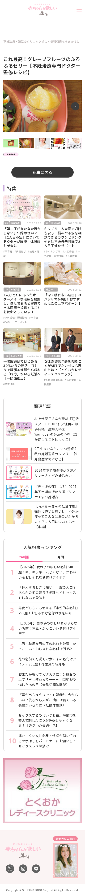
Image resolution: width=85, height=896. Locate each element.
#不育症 (7, 251)
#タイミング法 (52, 251)
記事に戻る (42, 172)
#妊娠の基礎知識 (53, 379)
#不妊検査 (71, 256)
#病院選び (20, 251)
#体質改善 (9, 384)
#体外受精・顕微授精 (15, 317)
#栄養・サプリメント (15, 322)
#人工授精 (68, 251)
